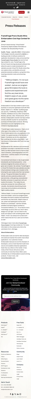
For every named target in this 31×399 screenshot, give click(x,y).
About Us (15, 17)
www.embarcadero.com (8, 258)
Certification (4, 375)
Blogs (18, 354)
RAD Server (4, 334)
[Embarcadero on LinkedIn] (18, 394)
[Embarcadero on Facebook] (10, 394)
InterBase (3, 332)
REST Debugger (20, 336)
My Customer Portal (12, 4)
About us (19, 367)
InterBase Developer (21, 341)
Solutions (3, 370)
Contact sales (20, 371)
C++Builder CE (20, 327)
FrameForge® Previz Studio (9, 60)
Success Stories (5, 361)
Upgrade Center (21, 2)
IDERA (24, 54)
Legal (18, 374)
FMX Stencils (20, 343)
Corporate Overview (6, 17)
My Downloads (10, 2)
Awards (26, 17)
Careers (21, 17)
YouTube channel (13, 126)
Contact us (19, 369)
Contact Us (22, 4)
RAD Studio (4, 325)
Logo (18, 378)
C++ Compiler (20, 329)
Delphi (3, 327)
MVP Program (4, 365)
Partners (3, 363)
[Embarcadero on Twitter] (15, 394)
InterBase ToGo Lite (21, 339)
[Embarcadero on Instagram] (20, 394)
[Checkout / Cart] (17, 7)
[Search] (14, 7)
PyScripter (19, 346)
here (5, 223)
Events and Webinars (6, 354)
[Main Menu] (28, 12)
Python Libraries (20, 348)
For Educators (4, 372)
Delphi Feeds (20, 356)
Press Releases (15, 19)
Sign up (15, 301)
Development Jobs (5, 368)
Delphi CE (19, 325)
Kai (2, 336)
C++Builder (4, 329)
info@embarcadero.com (7, 389)
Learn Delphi (20, 359)
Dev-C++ (19, 332)
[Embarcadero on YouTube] (12, 394)
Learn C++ (19, 361)
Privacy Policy (20, 376)
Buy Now (21, 12)
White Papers (4, 359)
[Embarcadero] (7, 12)
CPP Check (19, 334)
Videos (2, 356)
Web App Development (6, 377)
